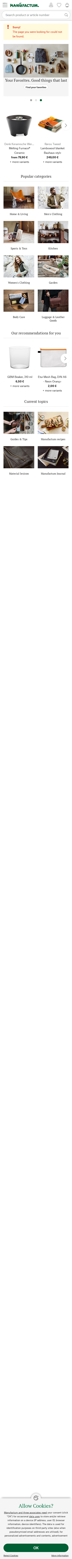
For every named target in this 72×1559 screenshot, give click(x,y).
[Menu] (5, 5)
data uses (34, 1516)
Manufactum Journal (53, 473)
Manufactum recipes (53, 439)
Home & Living (19, 214)
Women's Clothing (19, 282)
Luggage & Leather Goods (53, 318)
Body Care (19, 317)
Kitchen (53, 248)
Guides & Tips (18, 439)
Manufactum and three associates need (25, 1512)
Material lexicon (19, 473)
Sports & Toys (19, 248)
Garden (53, 282)
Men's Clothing (53, 214)
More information (60, 1555)
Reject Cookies (10, 1555)
